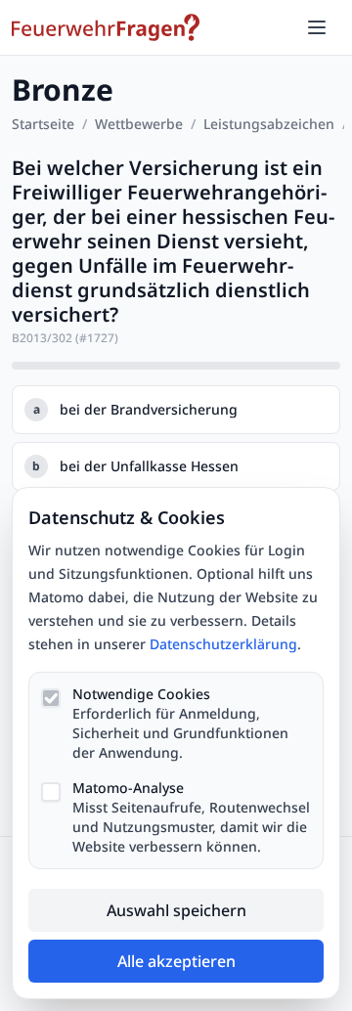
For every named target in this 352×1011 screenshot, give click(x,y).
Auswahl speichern (176, 910)
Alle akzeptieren (176, 961)
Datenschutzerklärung (223, 644)
